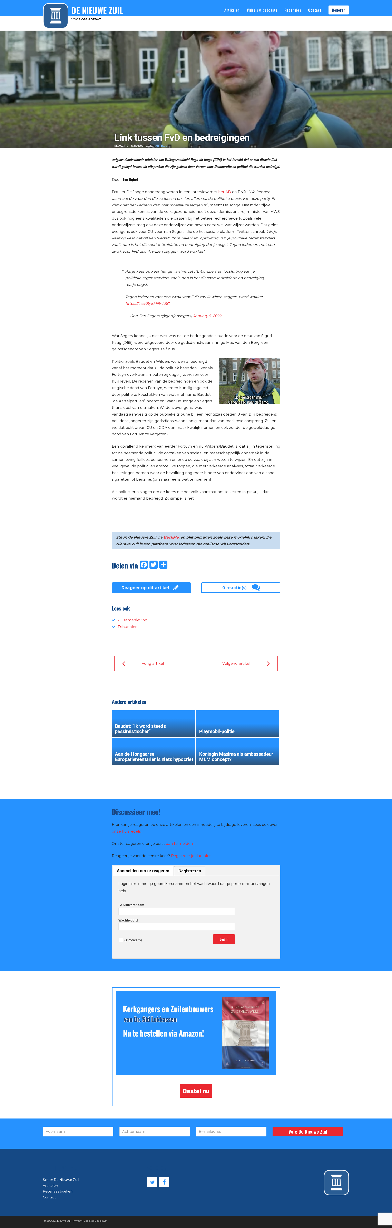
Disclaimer (101, 1220)
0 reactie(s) (234, 587)
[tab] (143, 871)
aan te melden (179, 843)
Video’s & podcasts (262, 10)
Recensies (292, 10)
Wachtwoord (128, 920)
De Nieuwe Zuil (62, 1220)
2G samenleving (132, 620)
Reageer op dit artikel (145, 587)
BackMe (171, 537)
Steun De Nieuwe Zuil (61, 1180)
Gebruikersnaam (131, 905)
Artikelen (232, 10)
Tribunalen (127, 627)
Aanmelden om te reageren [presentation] (143, 870)
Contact (314, 10)
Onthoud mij (133, 940)
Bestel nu (196, 1090)
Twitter (152, 1182)
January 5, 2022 (207, 316)
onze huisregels (126, 831)
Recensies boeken (57, 1191)
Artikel (161, 145)
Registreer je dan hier (191, 856)
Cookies (88, 1220)
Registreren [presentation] (189, 871)
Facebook (164, 1182)
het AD (224, 192)
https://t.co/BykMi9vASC (147, 303)
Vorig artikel (153, 663)
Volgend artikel (236, 663)
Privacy (77, 1220)
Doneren (339, 10)
